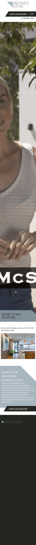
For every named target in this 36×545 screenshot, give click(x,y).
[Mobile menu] (32, 14)
